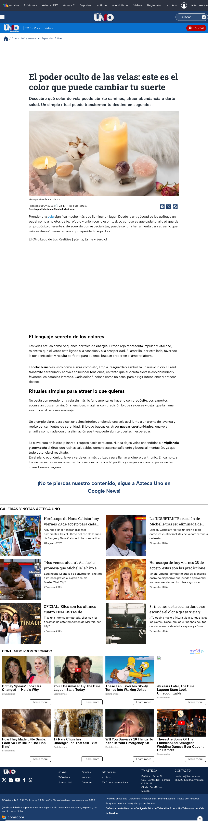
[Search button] (204, 17)
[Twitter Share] (168, 206)
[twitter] (4, 781)
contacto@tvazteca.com (188, 776)
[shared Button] (175, 206)
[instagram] (10, 781)
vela (51, 216)
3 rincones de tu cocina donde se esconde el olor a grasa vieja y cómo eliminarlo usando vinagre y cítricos (178, 609)
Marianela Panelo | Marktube (58, 209)
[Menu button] (16, 17)
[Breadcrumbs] (7, 38)
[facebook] (24, 781)
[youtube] (17, 781)
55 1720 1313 (181, 779)
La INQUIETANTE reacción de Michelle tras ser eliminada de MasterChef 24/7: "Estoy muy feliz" (179, 521)
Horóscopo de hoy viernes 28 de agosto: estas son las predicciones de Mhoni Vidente (178, 565)
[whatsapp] (30, 781)
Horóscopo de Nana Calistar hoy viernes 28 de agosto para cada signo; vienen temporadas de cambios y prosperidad (71, 521)
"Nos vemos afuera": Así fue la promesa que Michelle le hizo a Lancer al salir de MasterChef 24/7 (73, 565)
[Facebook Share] (162, 206)
